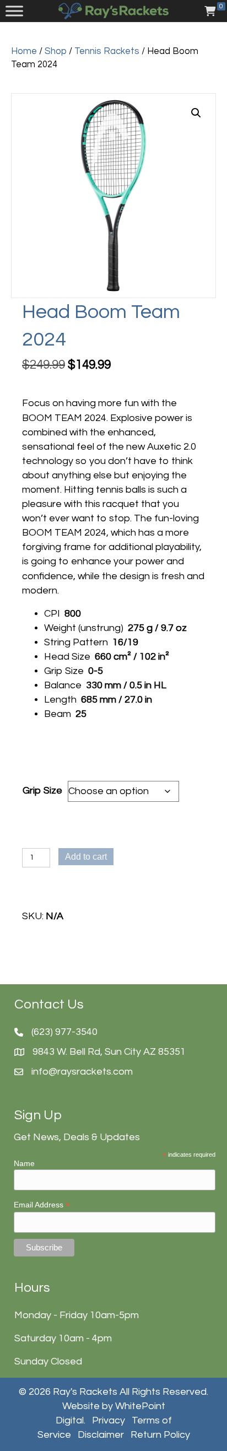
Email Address (42, 1205)
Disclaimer (101, 1435)
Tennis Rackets (106, 51)
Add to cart (86, 856)
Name (24, 1163)
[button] (196, 113)
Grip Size (42, 790)
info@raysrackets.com (82, 1071)
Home (24, 51)
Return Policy (160, 1435)
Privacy (108, 1420)
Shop (56, 51)
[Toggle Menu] (14, 11)
